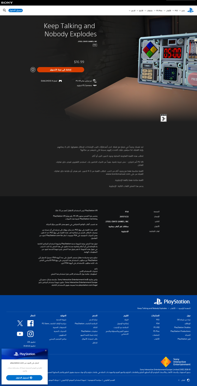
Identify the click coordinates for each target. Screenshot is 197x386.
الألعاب (168, 10)
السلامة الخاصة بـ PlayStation (86, 323)
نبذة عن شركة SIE (184, 319)
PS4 (157, 323)
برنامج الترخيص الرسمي (57, 339)
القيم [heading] (126, 315)
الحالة (95, 327)
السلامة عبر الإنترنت (121, 327)
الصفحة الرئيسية (185, 308)
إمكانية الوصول (123, 323)
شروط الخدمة (61, 319)
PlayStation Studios (182, 327)
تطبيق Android (29, 345)
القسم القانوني (109, 380)
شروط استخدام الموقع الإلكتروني (73, 380)
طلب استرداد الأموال (89, 339)
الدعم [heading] (94, 315)
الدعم (133, 10)
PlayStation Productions (181, 331)
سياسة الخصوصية (94, 380)
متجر (183, 10)
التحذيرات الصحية (60, 331)
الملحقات (156, 335)
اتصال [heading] (32, 315)
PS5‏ (176, 10)
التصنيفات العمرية (59, 327)
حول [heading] (189, 315)
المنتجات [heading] (155, 315)
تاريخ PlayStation (184, 339)
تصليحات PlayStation (89, 331)
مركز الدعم (93, 319)
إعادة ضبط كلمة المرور (88, 335)
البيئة (127, 319)
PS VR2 (156, 327)
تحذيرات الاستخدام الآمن (88, 271)
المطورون (62, 335)
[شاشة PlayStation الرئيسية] (190, 10)
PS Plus (159, 10)
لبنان (183, 380)
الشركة (188, 335)
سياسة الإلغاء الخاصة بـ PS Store (54, 323)
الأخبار (141, 10)
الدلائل (94, 342)
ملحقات (150, 10)
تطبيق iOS (31, 342)
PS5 (157, 319)
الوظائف (188, 323)
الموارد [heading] (63, 315)
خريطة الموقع (53, 380)
